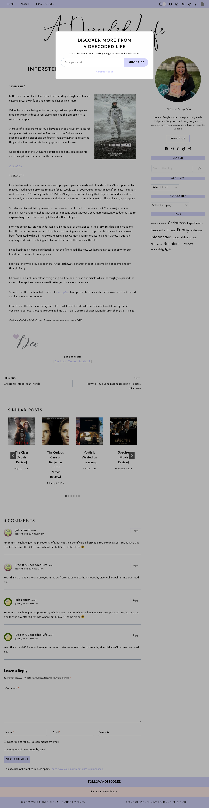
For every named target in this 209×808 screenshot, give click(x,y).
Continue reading (104, 72)
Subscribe (136, 62)
